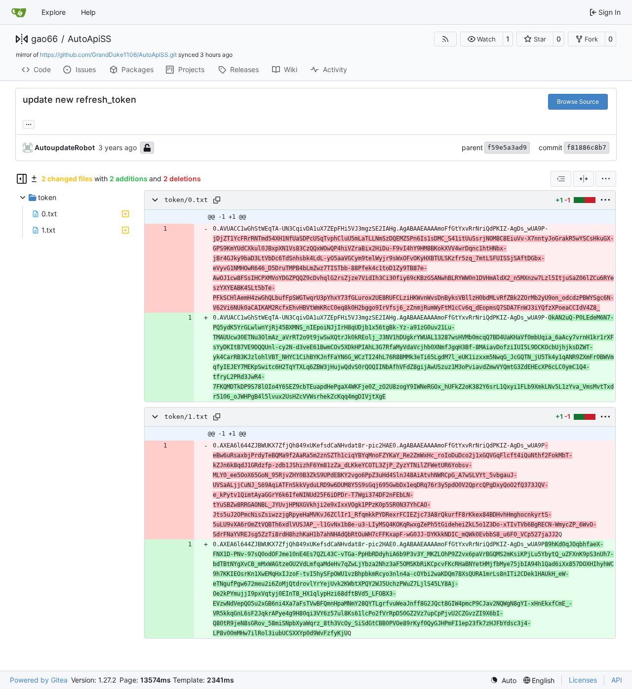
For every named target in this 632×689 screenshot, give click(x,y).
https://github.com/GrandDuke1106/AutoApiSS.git (108, 54)
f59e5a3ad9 (507, 147)
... (29, 123)
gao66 (44, 39)
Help (88, 12)
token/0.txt (186, 199)
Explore (53, 12)
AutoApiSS (89, 39)
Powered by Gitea (39, 680)
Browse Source (578, 101)
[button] (481, 39)
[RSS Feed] (445, 39)
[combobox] (561, 179)
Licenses (583, 680)
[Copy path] (217, 200)
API (616, 680)
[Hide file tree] (22, 179)
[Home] (19, 12)
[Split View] (583, 179)
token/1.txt (186, 416)
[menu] (605, 179)
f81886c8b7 (586, 147)
